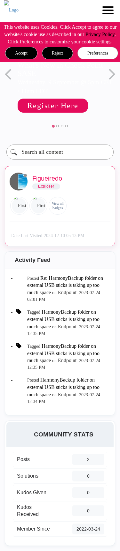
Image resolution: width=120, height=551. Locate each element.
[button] (21, 53)
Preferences (97, 53)
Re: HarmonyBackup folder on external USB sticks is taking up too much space (65, 285)
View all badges (58, 206)
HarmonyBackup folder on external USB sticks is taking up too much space (63, 319)
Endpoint (67, 292)
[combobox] (60, 152)
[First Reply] (19, 205)
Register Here (52, 105)
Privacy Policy (100, 34)
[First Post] (38, 205)
